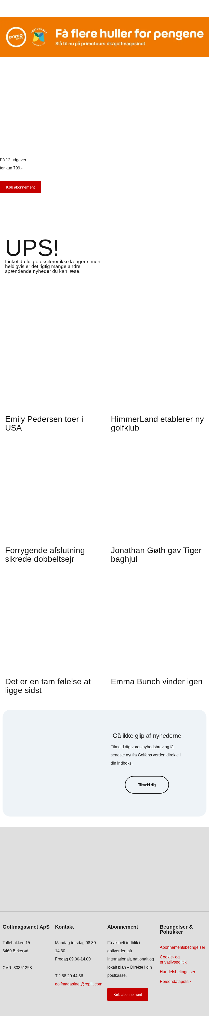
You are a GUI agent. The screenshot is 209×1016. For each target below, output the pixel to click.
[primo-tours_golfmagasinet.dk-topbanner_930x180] (104, 56)
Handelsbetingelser (177, 972)
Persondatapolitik (175, 981)
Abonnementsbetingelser (182, 947)
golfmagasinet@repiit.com (78, 984)
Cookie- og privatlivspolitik (173, 959)
